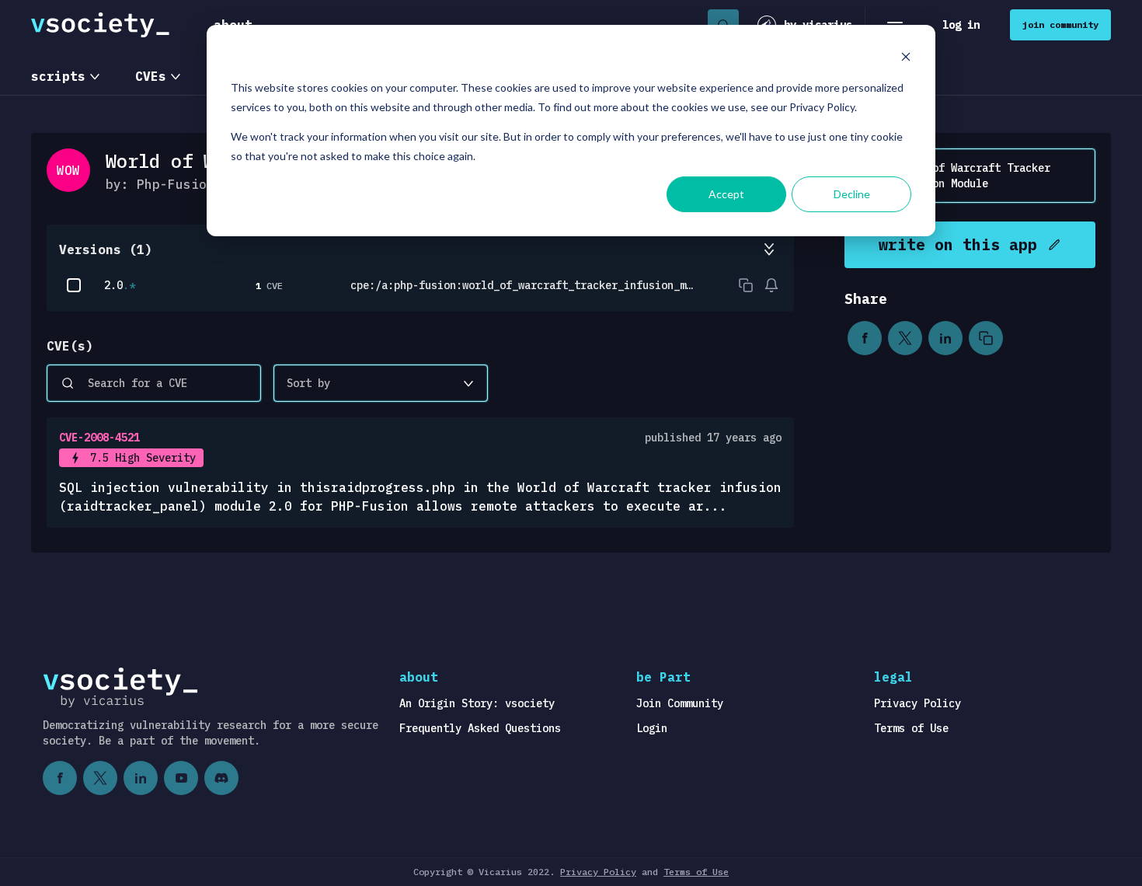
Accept (726, 194)
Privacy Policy (917, 703)
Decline (852, 194)
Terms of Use (911, 728)
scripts (58, 76)
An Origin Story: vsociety (477, 703)
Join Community (679, 703)
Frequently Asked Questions (480, 728)
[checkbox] (74, 285)
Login (651, 728)
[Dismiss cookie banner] (905, 58)
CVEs (150, 76)
